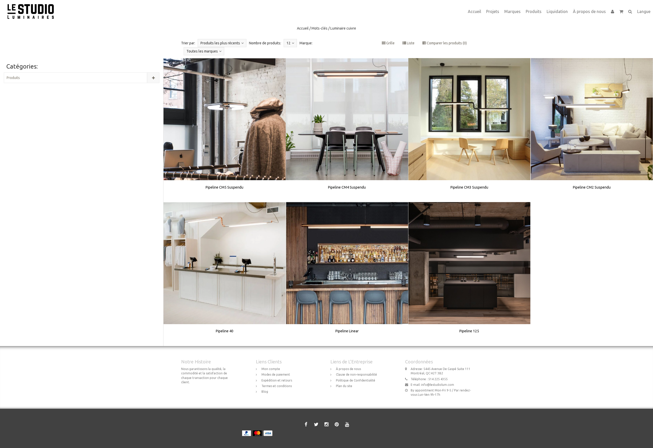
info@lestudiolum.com (437, 384)
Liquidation (557, 11)
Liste (410, 43)
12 (288, 43)
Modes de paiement (275, 374)
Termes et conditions (276, 386)
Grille (390, 43)
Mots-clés (319, 28)
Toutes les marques (202, 51)
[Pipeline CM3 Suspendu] (469, 129)
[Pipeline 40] (224, 273)
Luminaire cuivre (343, 28)
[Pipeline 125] (469, 273)
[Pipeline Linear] (347, 273)
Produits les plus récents (220, 43)
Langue (643, 11)
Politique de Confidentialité (355, 380)
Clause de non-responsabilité (356, 374)
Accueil (474, 11)
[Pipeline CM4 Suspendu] (347, 129)
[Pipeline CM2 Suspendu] (591, 129)
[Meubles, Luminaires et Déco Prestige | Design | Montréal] (32, 6)
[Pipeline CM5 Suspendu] (224, 129)
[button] (621, 11)
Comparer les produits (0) (446, 43)
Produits (534, 11)
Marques (512, 11)
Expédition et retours (276, 380)
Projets (492, 11)
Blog (264, 391)
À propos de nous (589, 11)
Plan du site (344, 386)
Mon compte (270, 369)
